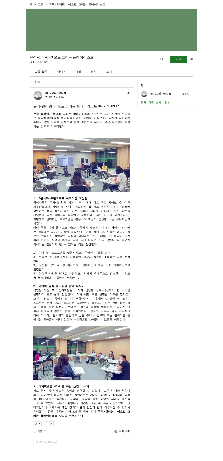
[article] (82, 269)
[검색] (162, 59)
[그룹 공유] (191, 59)
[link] (40, 71)
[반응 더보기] (49, 423)
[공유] (128, 93)
